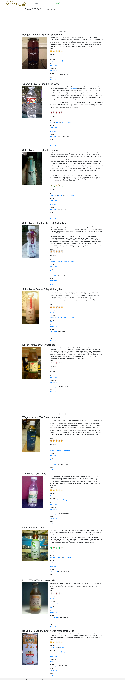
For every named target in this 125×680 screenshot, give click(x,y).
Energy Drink (63, 647)
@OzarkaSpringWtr (67, 122)
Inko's (51, 603)
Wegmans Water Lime (34, 473)
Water (51, 118)
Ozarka (52, 122)
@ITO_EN (63, 652)
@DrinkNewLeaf (67, 557)
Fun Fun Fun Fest (72, 88)
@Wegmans (66, 450)
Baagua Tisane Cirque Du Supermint (42, 34)
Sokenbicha (53, 195)
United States (53, 65)
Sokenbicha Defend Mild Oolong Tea (42, 150)
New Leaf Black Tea (33, 527)
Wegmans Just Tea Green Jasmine (41, 417)
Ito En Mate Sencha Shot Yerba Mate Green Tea (48, 630)
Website (58, 61)
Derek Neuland (54, 75)
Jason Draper (53, 275)
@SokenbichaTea (69, 195)
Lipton (51, 373)
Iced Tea (52, 56)
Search (57, 3)
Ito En (51, 652)
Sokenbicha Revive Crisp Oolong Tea (42, 289)
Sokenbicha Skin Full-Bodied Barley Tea (44, 223)
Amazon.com (53, 141)
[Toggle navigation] (119, 3)
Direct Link (53, 79)
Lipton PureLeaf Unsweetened (39, 344)
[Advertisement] (62, 22)
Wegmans (52, 450)
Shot (56, 647)
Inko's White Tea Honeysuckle (38, 580)
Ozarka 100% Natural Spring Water (41, 84)
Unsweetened (53, 70)
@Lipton (63, 373)
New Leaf (52, 557)
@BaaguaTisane (66, 61)
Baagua (52, 61)
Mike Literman (54, 571)
